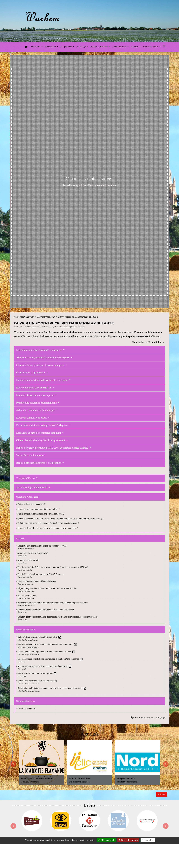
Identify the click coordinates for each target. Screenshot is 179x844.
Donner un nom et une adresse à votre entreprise (42, 380)
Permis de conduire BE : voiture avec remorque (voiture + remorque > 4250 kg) (52, 567)
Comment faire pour (46, 317)
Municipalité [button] (50, 46)
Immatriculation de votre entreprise (35, 395)
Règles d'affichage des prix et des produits (39, 462)
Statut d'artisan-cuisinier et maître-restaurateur (39, 637)
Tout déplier (157, 342)
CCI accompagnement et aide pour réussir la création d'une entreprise (50, 659)
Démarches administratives (102, 185)
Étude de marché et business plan (34, 387)
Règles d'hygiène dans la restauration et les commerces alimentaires (47, 588)
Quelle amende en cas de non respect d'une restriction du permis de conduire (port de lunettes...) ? (60, 518)
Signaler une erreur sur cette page (147, 717)
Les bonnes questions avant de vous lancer (39, 349)
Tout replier (140, 342)
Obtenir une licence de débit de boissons (37, 680)
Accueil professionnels (24, 317)
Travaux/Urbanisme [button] (99, 46)
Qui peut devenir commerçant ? (31, 504)
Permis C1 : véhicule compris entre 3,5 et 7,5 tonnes (40, 574)
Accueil (66, 185)
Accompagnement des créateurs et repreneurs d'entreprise (44, 666)
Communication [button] (119, 46)
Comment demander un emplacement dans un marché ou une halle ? (47, 528)
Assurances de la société (28, 560)
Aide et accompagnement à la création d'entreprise (43, 357)
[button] (26, 47)
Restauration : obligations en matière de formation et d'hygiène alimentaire (52, 688)
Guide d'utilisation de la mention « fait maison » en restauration (47, 644)
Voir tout (161, 794)
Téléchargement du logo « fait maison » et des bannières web (46, 651)
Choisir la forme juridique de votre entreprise (40, 365)
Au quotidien (79, 185)
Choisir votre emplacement (31, 372)
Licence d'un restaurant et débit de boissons (36, 581)
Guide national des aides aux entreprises (37, 673)
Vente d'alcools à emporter (30, 455)
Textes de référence (26, 478)
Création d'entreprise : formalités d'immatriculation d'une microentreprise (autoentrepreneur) (57, 617)
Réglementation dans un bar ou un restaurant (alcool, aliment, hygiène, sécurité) (52, 602)
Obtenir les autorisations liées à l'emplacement (41, 440)
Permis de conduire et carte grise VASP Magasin (42, 425)
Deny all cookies (129, 840)
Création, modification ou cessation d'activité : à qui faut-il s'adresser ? (48, 523)
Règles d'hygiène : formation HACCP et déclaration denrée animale (52, 447)
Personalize (148, 840)
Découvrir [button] (36, 46)
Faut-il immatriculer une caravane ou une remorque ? (40, 514)
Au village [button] (81, 46)
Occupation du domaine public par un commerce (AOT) (42, 546)
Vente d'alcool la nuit (26, 595)
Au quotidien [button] (66, 46)
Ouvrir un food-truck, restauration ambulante (78, 317)
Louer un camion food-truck (31, 417)
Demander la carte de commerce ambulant (39, 432)
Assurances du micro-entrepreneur (32, 553)
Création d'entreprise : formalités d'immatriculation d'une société (45, 609)
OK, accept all (107, 840)
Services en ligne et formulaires (32, 487)
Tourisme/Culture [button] (151, 46)
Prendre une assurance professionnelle (36, 402)
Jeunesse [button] (135, 46)
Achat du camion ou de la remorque (35, 410)
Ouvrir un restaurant (26, 708)
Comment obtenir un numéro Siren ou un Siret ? (38, 509)
